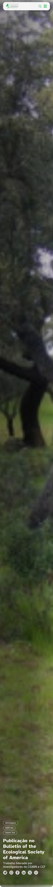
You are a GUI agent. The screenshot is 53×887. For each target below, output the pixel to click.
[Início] (12, 5)
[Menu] (45, 6)
